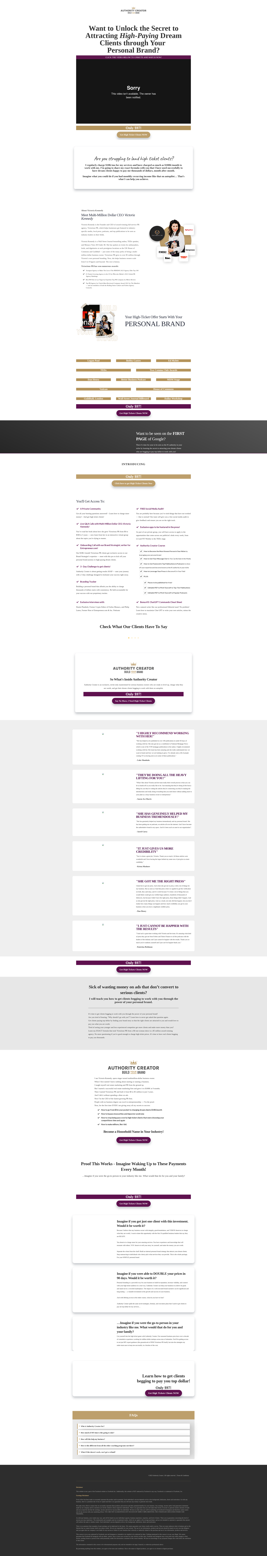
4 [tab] (138, 638)
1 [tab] (129, 638)
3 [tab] (135, 638)
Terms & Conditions (183, 1475)
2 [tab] (132, 638)
